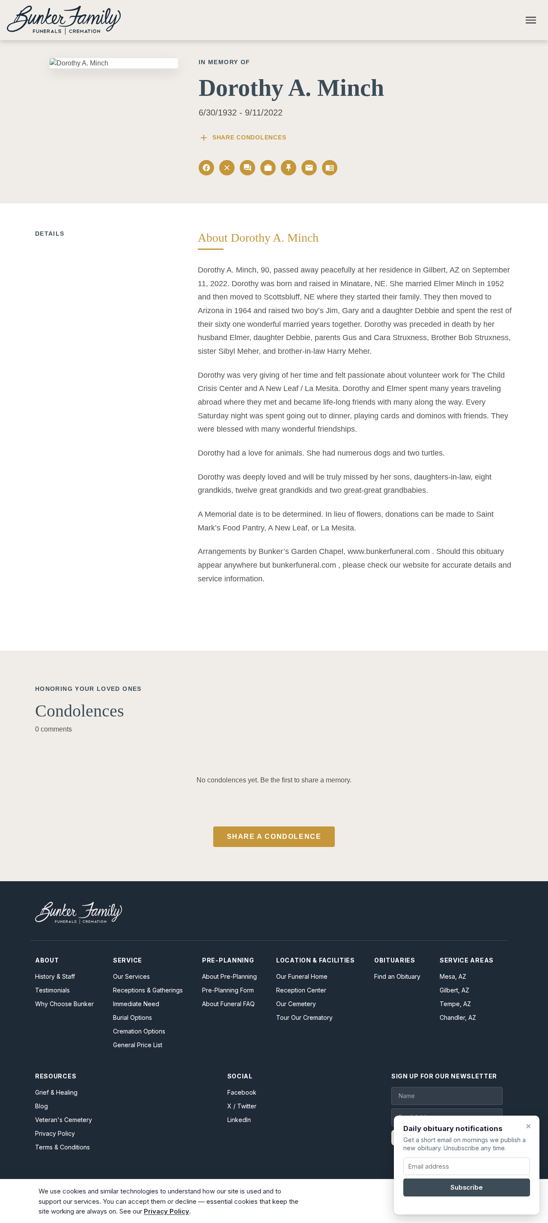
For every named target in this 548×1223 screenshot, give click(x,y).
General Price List (137, 1044)
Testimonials (52, 990)
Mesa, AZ (453, 976)
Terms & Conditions (62, 1147)
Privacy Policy (55, 1133)
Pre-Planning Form (228, 990)
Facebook (241, 1092)
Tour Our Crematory (304, 1017)
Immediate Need (136, 1003)
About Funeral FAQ (228, 1003)
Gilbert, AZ (454, 990)
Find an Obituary (397, 976)
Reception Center (301, 990)
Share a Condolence (274, 836)
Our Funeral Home (302, 976)
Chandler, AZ (458, 1017)
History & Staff (55, 976)
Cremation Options (139, 1031)
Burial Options (132, 1017)
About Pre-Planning (229, 976)
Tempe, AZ (455, 1003)
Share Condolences (242, 138)
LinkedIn (239, 1119)
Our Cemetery (296, 1003)
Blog (41, 1106)
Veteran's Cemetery (63, 1119)
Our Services (131, 976)
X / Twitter (241, 1106)
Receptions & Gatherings (148, 990)
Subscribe (466, 1187)
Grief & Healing (56, 1092)
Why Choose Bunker (64, 1003)
